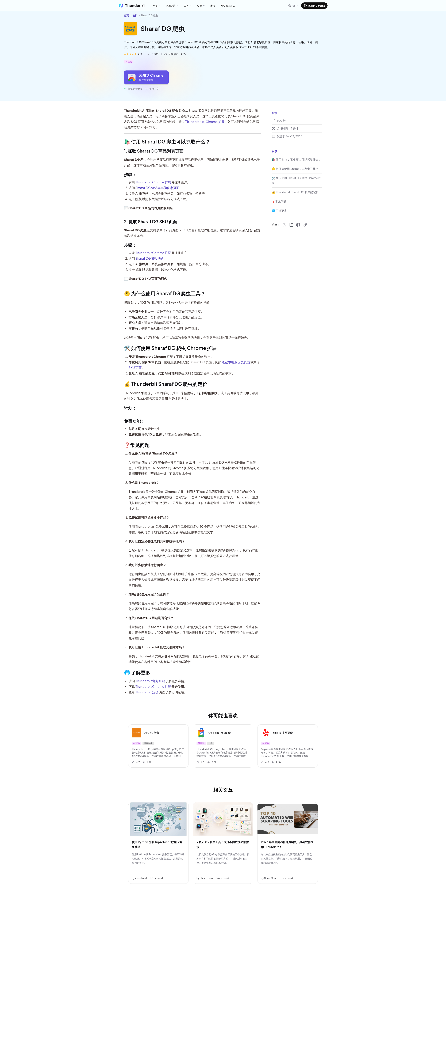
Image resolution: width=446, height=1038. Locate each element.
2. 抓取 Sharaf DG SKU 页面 (150, 221)
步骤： (130, 174)
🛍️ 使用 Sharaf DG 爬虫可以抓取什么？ (167, 141)
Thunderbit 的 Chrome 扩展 (204, 122)
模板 (134, 15)
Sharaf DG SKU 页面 (149, 258)
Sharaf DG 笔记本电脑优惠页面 (157, 188)
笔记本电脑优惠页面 (236, 362)
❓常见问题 (137, 445)
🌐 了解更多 (137, 672)
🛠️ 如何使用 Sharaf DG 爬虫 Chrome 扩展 (170, 348)
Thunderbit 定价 (147, 692)
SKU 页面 (135, 368)
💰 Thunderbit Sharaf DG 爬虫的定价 (165, 384)
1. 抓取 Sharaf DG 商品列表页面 (153, 150)
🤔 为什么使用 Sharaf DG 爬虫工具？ (164, 293)
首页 (126, 15)
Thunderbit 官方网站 (150, 681)
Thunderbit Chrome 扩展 (153, 182)
